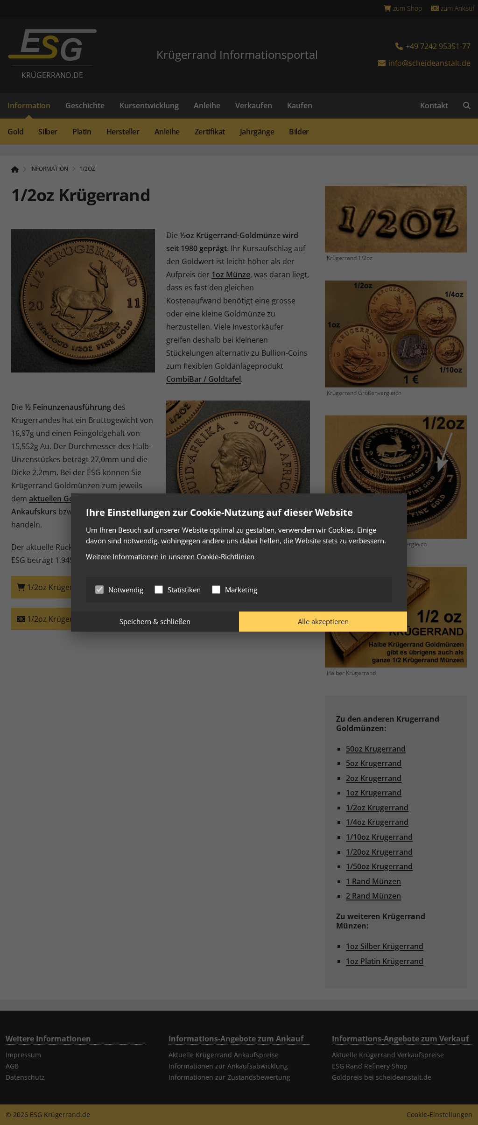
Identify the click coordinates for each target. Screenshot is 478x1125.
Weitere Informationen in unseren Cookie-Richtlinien (170, 556)
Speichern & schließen (155, 621)
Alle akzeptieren (323, 621)
